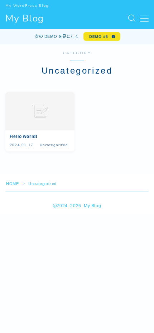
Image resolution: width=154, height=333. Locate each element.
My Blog (24, 18)
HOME (12, 184)
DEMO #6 (98, 36)
